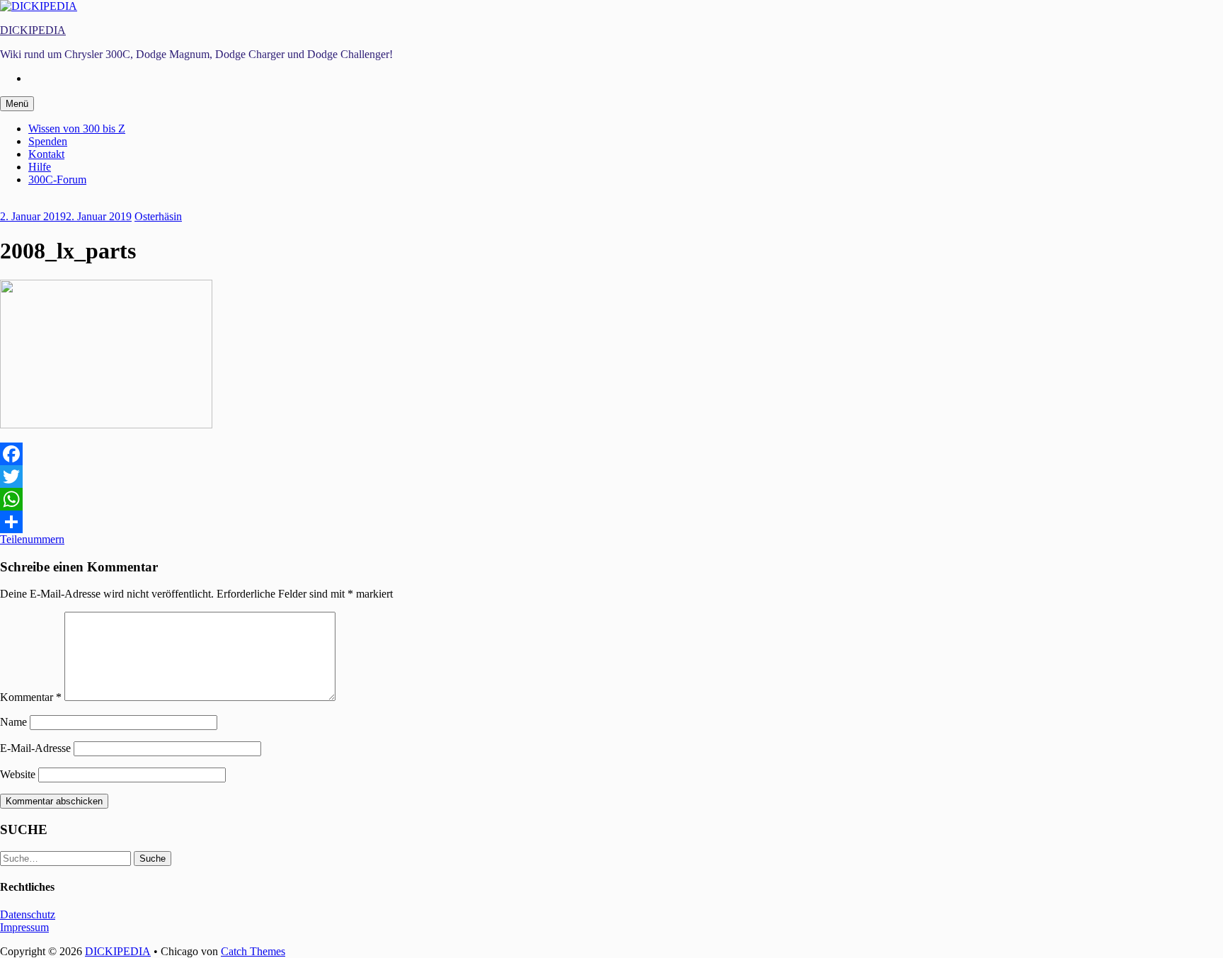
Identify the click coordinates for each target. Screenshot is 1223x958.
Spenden (47, 141)
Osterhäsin (158, 216)
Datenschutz (27, 914)
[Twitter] (611, 476)
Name (13, 722)
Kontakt (46, 154)
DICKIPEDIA (33, 30)
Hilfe (39, 167)
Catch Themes (253, 951)
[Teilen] (611, 522)
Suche (152, 858)
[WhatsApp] (611, 499)
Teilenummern (32, 539)
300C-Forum (57, 179)
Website (17, 774)
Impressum (24, 927)
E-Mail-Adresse (35, 748)
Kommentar (31, 697)
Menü (17, 103)
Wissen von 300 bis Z (76, 128)
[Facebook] (611, 454)
